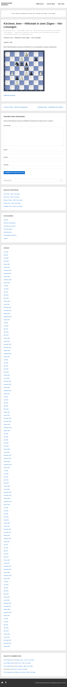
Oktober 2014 (7, 646)
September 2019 (7, 464)
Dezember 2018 (7, 492)
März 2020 (6, 446)
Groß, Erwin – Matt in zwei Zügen (12, 194)
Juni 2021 (6, 399)
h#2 (32, 32)
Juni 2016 (6, 584)
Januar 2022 (6, 378)
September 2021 (7, 390)
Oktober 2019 (7, 461)
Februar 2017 (7, 560)
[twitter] (2, 683)
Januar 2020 (6, 452)
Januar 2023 (6, 341)
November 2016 (7, 569)
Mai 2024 (6, 292)
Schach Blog (51, 4)
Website (6, 164)
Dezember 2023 (7, 307)
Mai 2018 (6, 514)
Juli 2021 (6, 396)
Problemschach (49, 32)
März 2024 (6, 298)
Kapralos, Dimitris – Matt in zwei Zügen (13, 200)
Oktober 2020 (7, 424)
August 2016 (7, 578)
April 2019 (6, 480)
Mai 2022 (6, 366)
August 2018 (7, 504)
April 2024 (6, 295)
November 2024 (7, 273)
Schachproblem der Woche (10, 235)
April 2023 (6, 332)
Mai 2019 (6, 477)
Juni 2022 (6, 362)
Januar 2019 (6, 489)
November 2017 (7, 532)
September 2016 (7, 575)
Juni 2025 (6, 252)
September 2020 (7, 427)
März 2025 (6, 261)
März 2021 (6, 409)
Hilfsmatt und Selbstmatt (53, 30)
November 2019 (7, 458)
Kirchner (41, 32)
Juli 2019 (6, 470)
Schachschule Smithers (6, 4)
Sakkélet (56, 32)
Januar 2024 (6, 304)
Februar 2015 (7, 634)
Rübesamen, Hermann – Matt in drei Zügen (25, 672)
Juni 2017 (6, 547)
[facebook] (6, 683)
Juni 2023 (6, 326)
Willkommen (40, 4)
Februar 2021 (7, 412)
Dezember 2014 (7, 640)
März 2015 (6, 631)
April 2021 (6, 406)
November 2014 (7, 643)
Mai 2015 (6, 624)
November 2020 (7, 421)
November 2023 (7, 310)
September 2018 (7, 501)
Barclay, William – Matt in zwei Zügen (24, 666)
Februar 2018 (7, 523)
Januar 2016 (6, 600)
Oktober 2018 (7, 498)
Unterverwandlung (26, 34)
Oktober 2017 (7, 535)
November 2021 (7, 384)
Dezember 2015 (7, 603)
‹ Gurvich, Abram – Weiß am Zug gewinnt (15, 107)
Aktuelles (6, 219)
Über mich (61, 4)
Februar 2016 (7, 597)
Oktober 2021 (7, 387)
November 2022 (7, 347)
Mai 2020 (6, 440)
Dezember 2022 (7, 344)
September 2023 (7, 316)
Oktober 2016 (7, 572)
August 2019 (7, 467)
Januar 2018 (6, 526)
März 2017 (6, 557)
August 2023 (7, 319)
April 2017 (6, 554)
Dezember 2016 (7, 566)
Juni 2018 (6, 510)
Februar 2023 (7, 338)
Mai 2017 (6, 550)
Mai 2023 (6, 329)
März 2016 (6, 594)
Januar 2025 (6, 267)
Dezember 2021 (7, 381)
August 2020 (7, 430)
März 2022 (6, 372)
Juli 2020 (6, 433)
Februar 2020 (7, 449)
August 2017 (7, 541)
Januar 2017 (6, 563)
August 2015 (7, 615)
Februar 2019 (7, 486)
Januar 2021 (6, 415)
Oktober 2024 (7, 276)
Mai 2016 (6, 587)
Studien (5, 238)
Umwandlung (17, 34)
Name (5, 149)
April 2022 (6, 369)
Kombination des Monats (9, 226)
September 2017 (7, 538)
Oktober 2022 (7, 350)
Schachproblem (8, 34)
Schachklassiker (8, 232)
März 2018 (6, 520)
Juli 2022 (6, 359)
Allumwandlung (26, 32)
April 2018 (6, 517)
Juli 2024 (6, 285)
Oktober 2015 (7, 609)
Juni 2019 (6, 473)
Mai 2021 (6, 403)
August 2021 (7, 393)
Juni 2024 (6, 289)
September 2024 (7, 279)
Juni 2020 (6, 436)
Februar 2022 (7, 375)
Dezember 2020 (7, 418)
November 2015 (7, 606)
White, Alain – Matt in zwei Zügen (19, 669)
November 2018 (7, 495)
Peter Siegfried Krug (8, 660)
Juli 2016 (6, 581)
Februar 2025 (7, 264)
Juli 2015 (6, 618)
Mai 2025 (6, 255)
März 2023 (6, 335)
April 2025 (6, 258)
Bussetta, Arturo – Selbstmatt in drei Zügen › (50, 107)
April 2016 (6, 590)
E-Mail (5, 157)
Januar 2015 (6, 637)
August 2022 (7, 356)
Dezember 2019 (7, 455)
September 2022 (7, 353)
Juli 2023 (6, 322)
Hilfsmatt (36, 32)
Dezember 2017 (7, 529)
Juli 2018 (6, 507)
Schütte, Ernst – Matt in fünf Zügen (12, 203)
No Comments (9, 32)
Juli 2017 (6, 544)
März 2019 (6, 483)
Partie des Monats (8, 229)
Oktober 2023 (7, 313)
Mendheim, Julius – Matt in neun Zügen (13, 206)
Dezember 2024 (7, 270)
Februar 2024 (7, 301)
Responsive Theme (61, 682)
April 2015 (6, 627)
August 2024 (7, 282)
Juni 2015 (6, 621)
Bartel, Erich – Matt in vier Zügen (11, 197)
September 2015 (7, 612)
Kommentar (7, 125)
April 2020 (6, 443)
